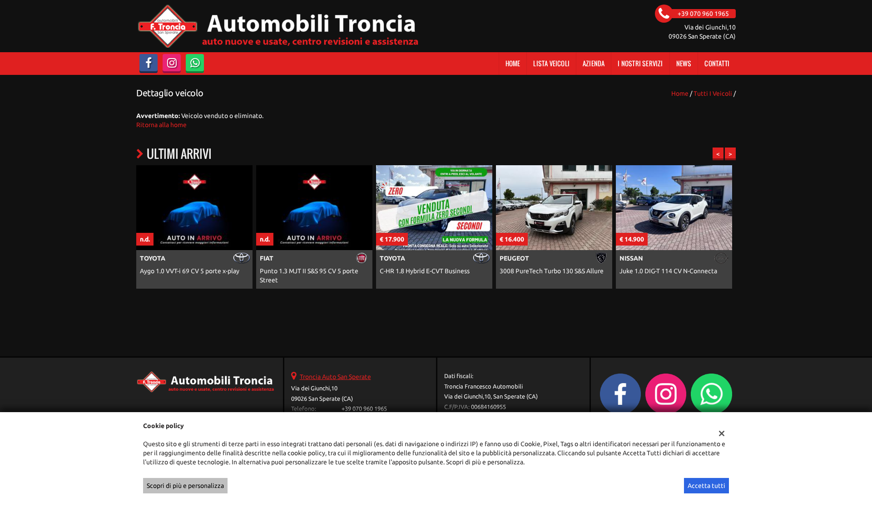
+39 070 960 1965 (364, 408)
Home (512, 63)
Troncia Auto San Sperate (335, 376)
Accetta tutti (706, 485)
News (684, 63)
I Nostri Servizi (640, 63)
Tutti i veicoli (713, 93)
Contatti (716, 63)
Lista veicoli (551, 63)
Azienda (593, 63)
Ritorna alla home (161, 124)
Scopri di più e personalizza (185, 485)
